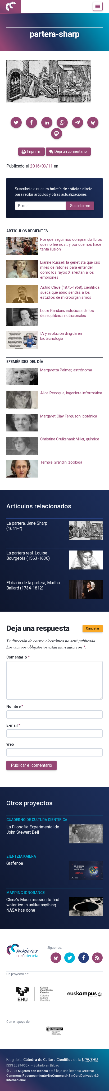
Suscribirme (80, 206)
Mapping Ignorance (25, 893)
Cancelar (92, 628)
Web (10, 744)
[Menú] (98, 6)
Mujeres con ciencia (33, 1071)
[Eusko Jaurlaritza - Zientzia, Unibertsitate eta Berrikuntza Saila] (54, 1031)
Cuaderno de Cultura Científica (36, 820)
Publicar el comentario (31, 765)
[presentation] (54, 246)
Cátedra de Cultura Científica (47, 1060)
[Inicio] (10, 6)
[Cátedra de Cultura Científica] (35, 995)
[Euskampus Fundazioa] (84, 995)
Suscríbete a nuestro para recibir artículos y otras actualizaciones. (54, 191)
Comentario (18, 657)
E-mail (13, 725)
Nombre (14, 706)
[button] (16, 122)
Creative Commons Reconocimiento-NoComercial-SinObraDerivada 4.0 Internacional (52, 1075)
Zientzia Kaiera (21, 856)
